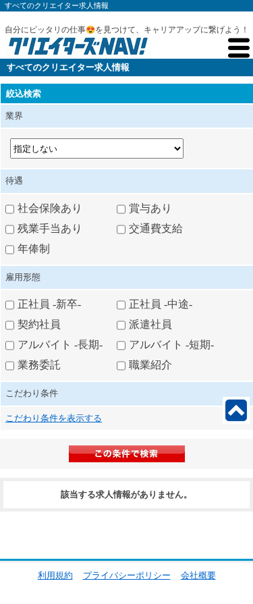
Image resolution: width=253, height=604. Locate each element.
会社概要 (198, 575)
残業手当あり (50, 228)
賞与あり (150, 207)
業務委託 (39, 364)
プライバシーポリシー (127, 575)
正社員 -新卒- (49, 304)
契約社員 (39, 324)
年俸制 (34, 248)
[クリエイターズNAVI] (78, 48)
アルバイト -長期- (60, 344)
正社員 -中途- (160, 304)
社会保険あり (50, 207)
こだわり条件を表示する (53, 418)
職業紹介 (150, 364)
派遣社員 (150, 324)
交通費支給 (156, 228)
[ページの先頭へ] (236, 410)
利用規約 (55, 575)
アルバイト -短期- (171, 344)
